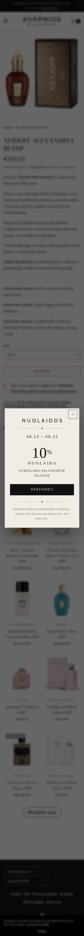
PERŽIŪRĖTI (42, 489)
